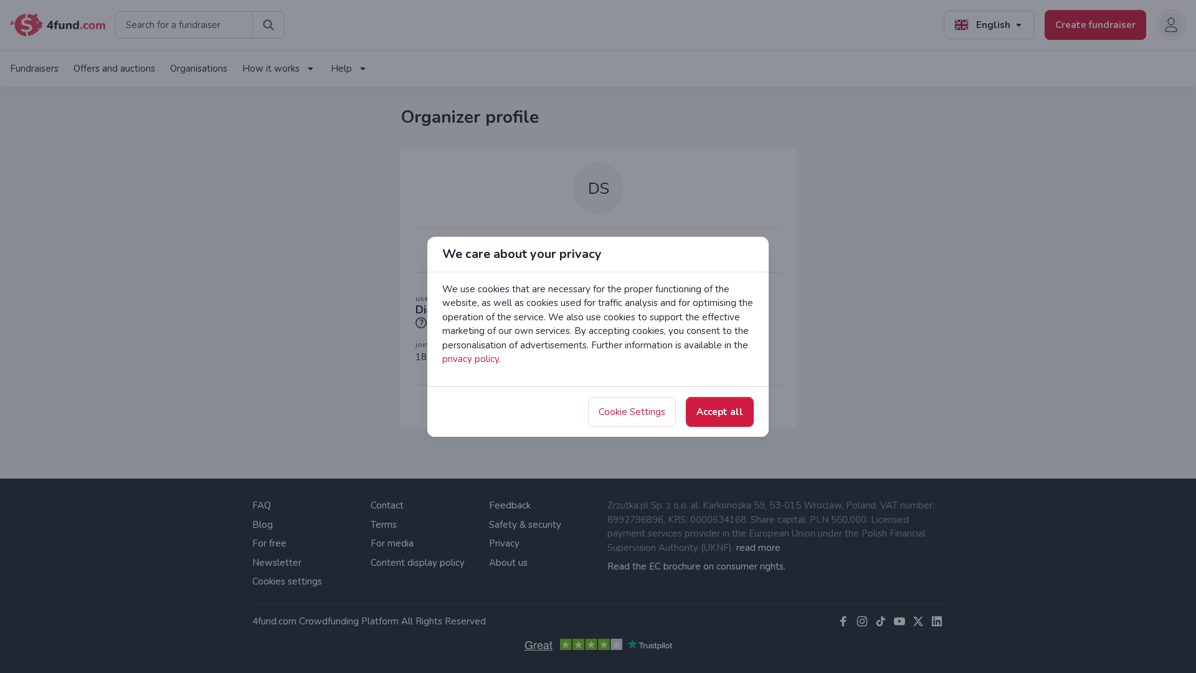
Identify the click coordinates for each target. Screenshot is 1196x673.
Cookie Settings (632, 412)
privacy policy (470, 359)
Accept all (719, 412)
